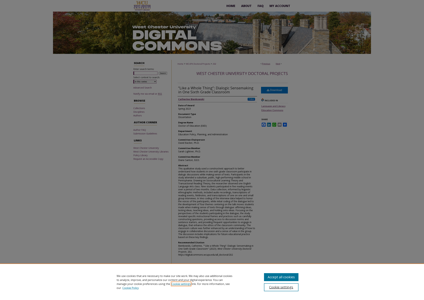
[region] (212, 282)
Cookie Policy (130, 288)
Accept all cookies (281, 277)
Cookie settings (181, 284)
